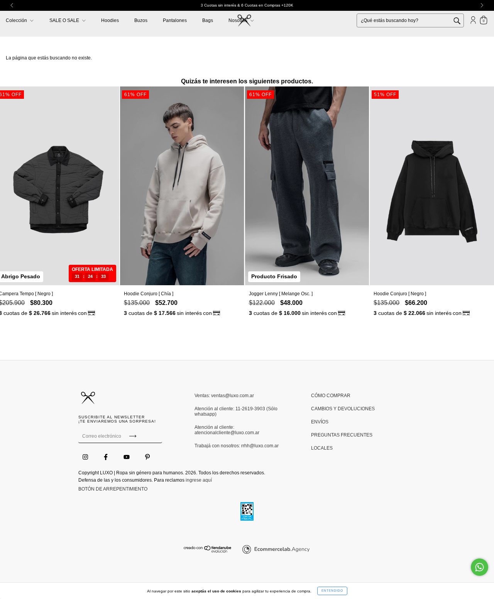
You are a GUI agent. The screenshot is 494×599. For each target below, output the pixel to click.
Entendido (332, 590)
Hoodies (110, 20)
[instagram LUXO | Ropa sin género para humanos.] (85, 457)
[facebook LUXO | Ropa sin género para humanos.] (106, 457)
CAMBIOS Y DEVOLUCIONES (343, 408)
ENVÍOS (319, 422)
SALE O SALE (64, 20)
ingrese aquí (199, 480)
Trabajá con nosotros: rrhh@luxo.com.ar (237, 445)
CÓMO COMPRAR (330, 395)
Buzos (140, 20)
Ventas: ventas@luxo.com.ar (224, 395)
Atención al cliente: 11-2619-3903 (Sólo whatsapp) (236, 411)
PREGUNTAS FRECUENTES (341, 435)
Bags (207, 20)
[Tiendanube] (208, 551)
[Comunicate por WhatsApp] (479, 567)
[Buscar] (463, 20)
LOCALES (322, 448)
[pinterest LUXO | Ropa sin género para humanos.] (147, 457)
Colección (17, 20)
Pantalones (175, 20)
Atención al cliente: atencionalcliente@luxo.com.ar (227, 430)
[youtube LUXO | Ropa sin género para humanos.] (127, 457)
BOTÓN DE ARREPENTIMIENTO (112, 489)
